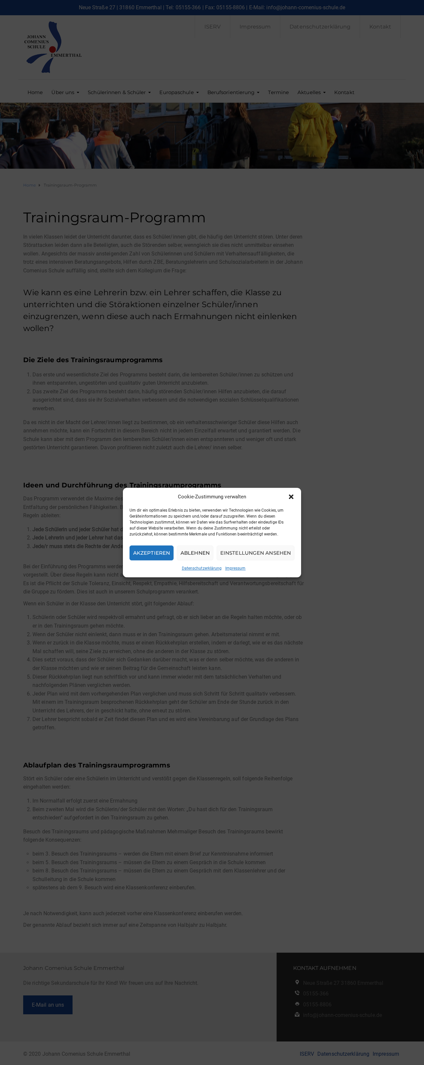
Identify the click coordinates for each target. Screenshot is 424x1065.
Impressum (235, 568)
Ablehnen (195, 553)
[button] (291, 496)
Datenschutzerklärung (202, 568)
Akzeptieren (151, 553)
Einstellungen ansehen (255, 553)
